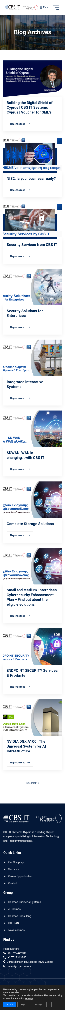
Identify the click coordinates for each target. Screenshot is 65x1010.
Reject (23, 1004)
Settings (38, 1004)
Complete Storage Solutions (30, 524)
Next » (35, 782)
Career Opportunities (20, 876)
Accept (9, 1004)
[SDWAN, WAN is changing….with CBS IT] (32, 429)
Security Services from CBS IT (32, 245)
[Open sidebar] (56, 7)
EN (44, 7)
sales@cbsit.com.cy (19, 966)
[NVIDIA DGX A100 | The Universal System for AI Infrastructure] (32, 717)
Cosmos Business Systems (24, 902)
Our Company (16, 862)
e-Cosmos (14, 909)
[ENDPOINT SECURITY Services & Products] (32, 646)
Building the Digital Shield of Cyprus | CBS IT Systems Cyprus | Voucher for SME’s (30, 107)
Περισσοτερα (18, 124)
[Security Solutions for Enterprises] (32, 287)
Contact (12, 883)
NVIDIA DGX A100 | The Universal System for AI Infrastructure (26, 746)
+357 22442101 (17, 953)
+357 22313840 (17, 957)
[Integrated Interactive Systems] (32, 358)
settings (29, 998)
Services (13, 869)
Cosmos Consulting (19, 916)
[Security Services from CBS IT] (32, 220)
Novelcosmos (16, 930)
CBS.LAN (13, 923)
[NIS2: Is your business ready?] (32, 154)
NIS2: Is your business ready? (31, 178)
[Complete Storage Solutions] (32, 499)
